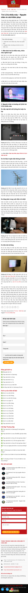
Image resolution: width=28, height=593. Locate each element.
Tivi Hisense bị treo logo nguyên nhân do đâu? (15, 473)
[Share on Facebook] (5, 307)
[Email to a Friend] (10, 307)
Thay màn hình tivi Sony (9, 377)
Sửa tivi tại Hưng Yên (8, 411)
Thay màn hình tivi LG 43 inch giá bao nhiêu (13, 440)
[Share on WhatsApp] (2, 307)
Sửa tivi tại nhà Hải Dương (9, 398)
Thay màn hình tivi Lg (8, 379)
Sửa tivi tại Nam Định (8, 416)
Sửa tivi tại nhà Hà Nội (8, 393)
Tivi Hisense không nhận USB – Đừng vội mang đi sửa (15, 478)
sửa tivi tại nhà (17, 281)
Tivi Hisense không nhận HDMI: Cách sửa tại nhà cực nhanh (15, 468)
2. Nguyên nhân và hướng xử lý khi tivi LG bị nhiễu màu (13, 46)
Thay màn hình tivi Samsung (10, 374)
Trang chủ (3, 9)
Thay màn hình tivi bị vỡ (9, 423)
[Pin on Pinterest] (12, 307)
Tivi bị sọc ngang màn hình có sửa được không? (15, 445)
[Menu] (2, 2)
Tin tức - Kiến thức (11, 9)
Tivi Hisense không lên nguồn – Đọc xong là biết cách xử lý (16, 487)
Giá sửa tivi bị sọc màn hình (10, 384)
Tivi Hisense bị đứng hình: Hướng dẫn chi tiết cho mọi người (15, 492)
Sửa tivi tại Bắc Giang (8, 403)
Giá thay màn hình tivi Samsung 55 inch (12, 387)
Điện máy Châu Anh (10, 276)
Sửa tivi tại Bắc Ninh (8, 421)
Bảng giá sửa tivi (7, 372)
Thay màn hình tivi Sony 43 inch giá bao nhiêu (14, 438)
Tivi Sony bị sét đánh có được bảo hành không (14, 454)
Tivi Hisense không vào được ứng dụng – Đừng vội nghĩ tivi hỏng (15, 482)
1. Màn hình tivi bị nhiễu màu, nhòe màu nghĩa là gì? (13, 42)
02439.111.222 (19, 585)
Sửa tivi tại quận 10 (8, 400)
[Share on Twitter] (7, 307)
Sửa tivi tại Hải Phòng (8, 395)
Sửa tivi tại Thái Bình (8, 413)
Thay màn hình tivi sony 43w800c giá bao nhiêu (14, 433)
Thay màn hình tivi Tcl (8, 382)
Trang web (5, 348)
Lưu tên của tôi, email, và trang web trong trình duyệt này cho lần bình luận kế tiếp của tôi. (13, 357)
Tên (4, 335)
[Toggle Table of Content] (23, 39)
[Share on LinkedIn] (15, 307)
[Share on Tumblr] (18, 307)
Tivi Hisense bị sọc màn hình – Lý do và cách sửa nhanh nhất (15, 497)
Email (4, 342)
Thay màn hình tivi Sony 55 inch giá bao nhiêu (14, 443)
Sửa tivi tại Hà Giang (8, 408)
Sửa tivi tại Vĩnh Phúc (8, 418)
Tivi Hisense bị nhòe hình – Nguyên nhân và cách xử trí (15, 501)
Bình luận (5, 325)
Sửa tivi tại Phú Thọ (8, 405)
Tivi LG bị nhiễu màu (10, 312)
